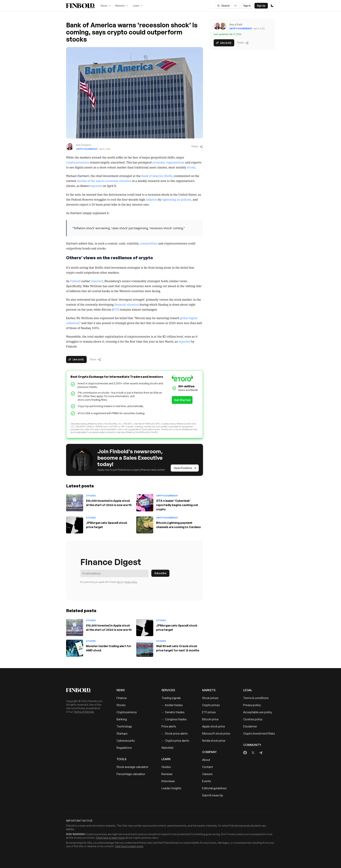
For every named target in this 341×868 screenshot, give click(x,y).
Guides (166, 767)
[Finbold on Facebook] (245, 753)
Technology (124, 726)
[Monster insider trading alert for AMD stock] (74, 648)
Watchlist (167, 747)
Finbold (75, 281)
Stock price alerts (174, 733)
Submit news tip (212, 795)
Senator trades (173, 712)
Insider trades (172, 705)
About (206, 760)
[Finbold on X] (253, 753)
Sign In (247, 5)
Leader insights (171, 788)
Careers (207, 774)
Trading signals (171, 698)
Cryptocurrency (87, 149)
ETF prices (209, 712)
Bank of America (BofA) (156, 176)
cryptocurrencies (77, 162)
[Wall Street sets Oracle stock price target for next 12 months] (144, 648)
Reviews (166, 774)
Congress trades (174, 719)
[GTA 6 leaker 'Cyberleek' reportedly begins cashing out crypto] (144, 502)
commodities (149, 243)
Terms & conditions (256, 698)
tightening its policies (176, 199)
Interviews (168, 781)
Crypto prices (211, 705)
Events (206, 781)
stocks (191, 167)
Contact (207, 767)
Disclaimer (250, 726)
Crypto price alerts (175, 740)
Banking (122, 719)
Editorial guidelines (214, 788)
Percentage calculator (131, 774)
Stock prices (210, 698)
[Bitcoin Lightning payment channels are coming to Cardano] (144, 524)
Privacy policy (252, 705)
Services (168, 690)
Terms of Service (84, 711)
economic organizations (168, 162)
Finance (122, 698)
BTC (115, 309)
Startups (122, 733)
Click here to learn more (110, 837)
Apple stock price (213, 726)
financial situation (126, 304)
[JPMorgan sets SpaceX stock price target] (74, 524)
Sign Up (261, 5)
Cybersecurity (126, 740)
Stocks (91, 495)
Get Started (182, 400)
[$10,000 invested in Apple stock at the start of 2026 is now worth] (74, 502)
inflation (151, 199)
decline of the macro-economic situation (104, 181)
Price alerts (168, 726)
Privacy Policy (131, 582)
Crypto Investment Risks (259, 733)
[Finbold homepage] (85, 690)
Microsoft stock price (216, 733)
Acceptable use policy (257, 712)
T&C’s (119, 582)
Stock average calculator (132, 767)
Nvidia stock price (213, 740)
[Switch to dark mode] (272, 6)
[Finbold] (80, 5)
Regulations (124, 747)
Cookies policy (252, 719)
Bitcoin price (210, 719)
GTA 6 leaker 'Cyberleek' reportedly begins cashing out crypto (177, 505)
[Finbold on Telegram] (261, 753)
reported (96, 186)
